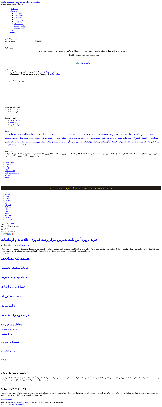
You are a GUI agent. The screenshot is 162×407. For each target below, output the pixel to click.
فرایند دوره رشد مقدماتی (15, 315)
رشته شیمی (85, 138)
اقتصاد (7, 198)
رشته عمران (18, 19)
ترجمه (7, 166)
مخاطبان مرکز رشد (11, 324)
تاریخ (7, 196)
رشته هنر (147, 141)
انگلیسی (8, 164)
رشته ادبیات (148, 134)
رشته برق (124, 134)
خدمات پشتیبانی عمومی (14, 277)
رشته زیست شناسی (98, 138)
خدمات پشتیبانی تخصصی (15, 267)
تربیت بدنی (9, 219)
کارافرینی (9, 144)
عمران (7, 194)
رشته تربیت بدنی (20, 26)
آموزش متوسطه (72, 134)
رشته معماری (10, 138)
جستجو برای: (10, 41)
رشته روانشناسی (111, 138)
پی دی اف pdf (10, 171)
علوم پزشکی (18, 22)
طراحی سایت (55, 74)
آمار (6, 209)
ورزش (15, 144)
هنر (6, 211)
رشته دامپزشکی (20, 28)
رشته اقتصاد (18, 17)
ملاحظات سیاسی (22, 144)
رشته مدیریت (36, 138)
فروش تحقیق (6, 333)
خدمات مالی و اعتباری (13, 286)
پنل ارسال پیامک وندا (48, 72)
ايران (46, 134)
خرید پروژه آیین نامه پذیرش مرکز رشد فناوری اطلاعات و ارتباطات (49, 240)
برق (6, 203)
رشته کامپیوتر (19, 13)
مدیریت (8, 215)
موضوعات (13, 11)
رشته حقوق (18, 15)
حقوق (7, 213)
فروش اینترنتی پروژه (10, 342)
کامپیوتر (8, 205)
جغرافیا (8, 207)
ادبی (49, 134)
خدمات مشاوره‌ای (11, 296)
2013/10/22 (18, 245)
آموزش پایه (65, 134)
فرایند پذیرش (8, 305)
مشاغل (54, 142)
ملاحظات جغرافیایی (10, 142)
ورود (11, 30)
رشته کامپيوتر (125, 141)
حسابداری (33, 134)
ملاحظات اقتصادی (31, 142)
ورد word (8, 169)
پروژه (3, 359)
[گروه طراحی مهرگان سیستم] (12, 404)
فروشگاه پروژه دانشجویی (10, 329)
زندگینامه (87, 142)
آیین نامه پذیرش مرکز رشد (15, 258)
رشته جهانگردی (97, 134)
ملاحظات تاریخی (21, 142)
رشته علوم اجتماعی (74, 138)
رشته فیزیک (47, 138)
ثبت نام (12, 32)
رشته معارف (19, 24)
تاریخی (41, 134)
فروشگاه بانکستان (21, 402)
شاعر (81, 142)
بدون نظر (25, 245)
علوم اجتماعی (75, 142)
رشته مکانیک (156, 142)
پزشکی (8, 217)
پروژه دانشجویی (8, 351)
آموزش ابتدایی (80, 134)
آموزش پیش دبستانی (56, 134)
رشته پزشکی (137, 142)
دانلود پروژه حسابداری (18, 134)
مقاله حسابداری (44, 142)
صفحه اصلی (14, 9)
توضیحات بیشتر (6, 383)
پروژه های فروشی (12, 173)
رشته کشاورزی (95, 142)
